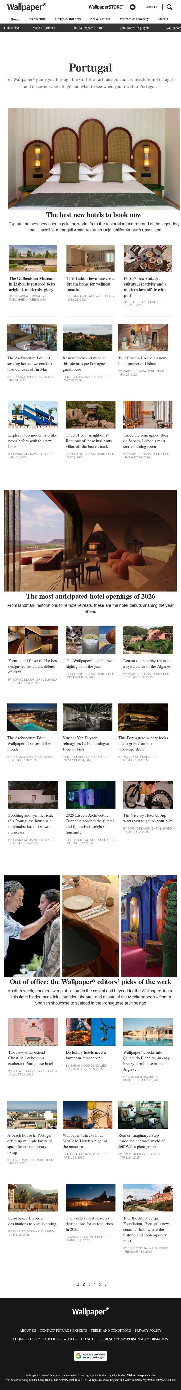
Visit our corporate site (141, 1375)
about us (28, 1330)
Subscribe (151, 6)
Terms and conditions (111, 1330)
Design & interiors (68, 18)
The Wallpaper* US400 (87, 27)
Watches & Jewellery (134, 18)
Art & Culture (100, 18)
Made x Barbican (44, 27)
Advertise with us (60, 1339)
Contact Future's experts (63, 1330)
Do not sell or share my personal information (124, 1339)
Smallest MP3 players (134, 27)
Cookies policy (26, 1339)
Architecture (37, 18)
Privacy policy (148, 1330)
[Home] (14, 19)
